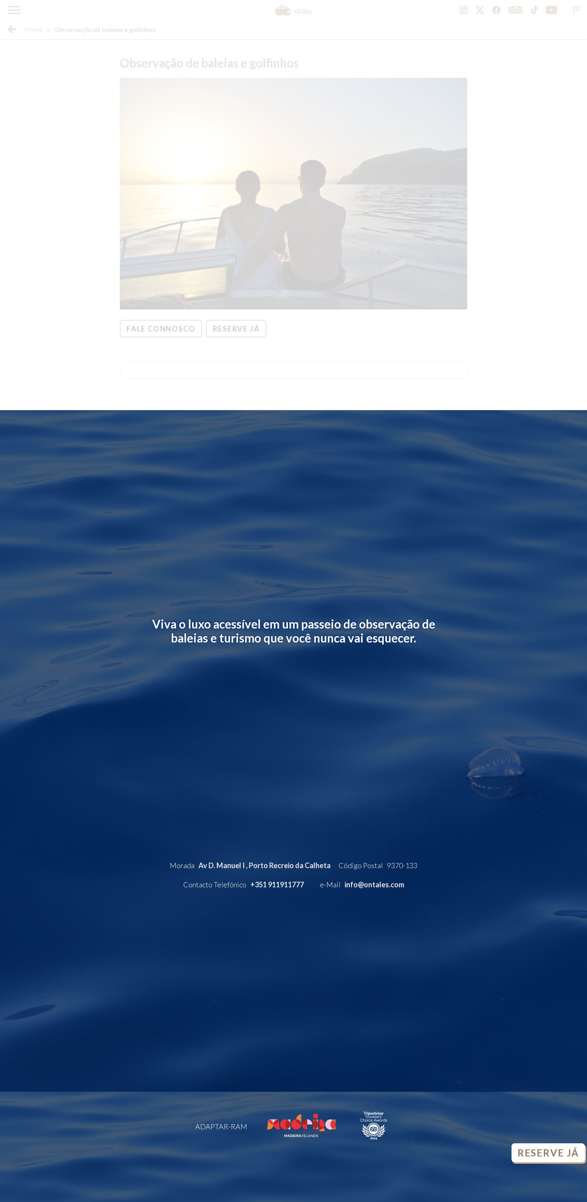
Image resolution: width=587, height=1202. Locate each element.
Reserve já (546, 1152)
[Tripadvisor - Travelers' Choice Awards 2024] (373, 1142)
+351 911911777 (277, 884)
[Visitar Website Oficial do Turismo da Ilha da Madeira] (301, 1142)
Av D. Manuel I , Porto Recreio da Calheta (264, 865)
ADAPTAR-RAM (221, 1126)
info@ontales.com (374, 884)
